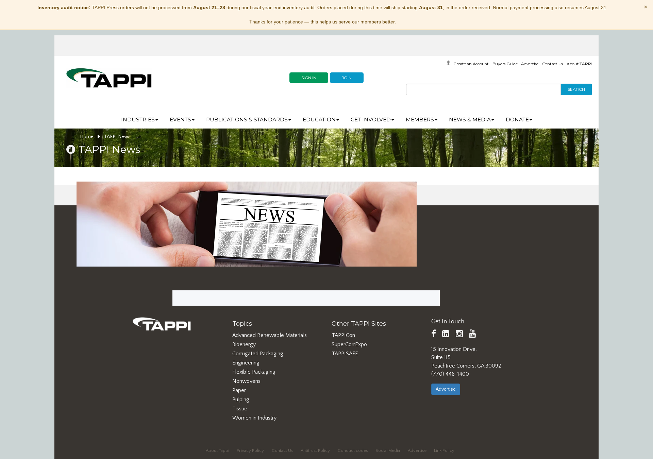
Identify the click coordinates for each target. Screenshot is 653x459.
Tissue (239, 409)
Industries (138, 119)
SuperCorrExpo (349, 344)
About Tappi (217, 450)
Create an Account (471, 63)
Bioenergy (244, 344)
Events (180, 119)
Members (420, 119)
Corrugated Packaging (257, 354)
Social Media (387, 450)
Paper (239, 390)
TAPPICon (343, 335)
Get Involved (371, 119)
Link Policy (444, 450)
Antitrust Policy (315, 450)
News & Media (470, 119)
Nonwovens (246, 381)
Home (87, 136)
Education (319, 119)
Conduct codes (353, 450)
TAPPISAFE (345, 354)
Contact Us (552, 63)
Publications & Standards (247, 119)
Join (347, 77)
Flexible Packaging (253, 372)
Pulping (240, 399)
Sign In (308, 77)
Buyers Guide (505, 63)
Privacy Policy (250, 450)
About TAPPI (579, 63)
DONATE (517, 119)
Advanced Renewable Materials (269, 335)
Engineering (245, 363)
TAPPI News (117, 136)
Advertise (529, 63)
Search (576, 89)
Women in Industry (254, 418)
